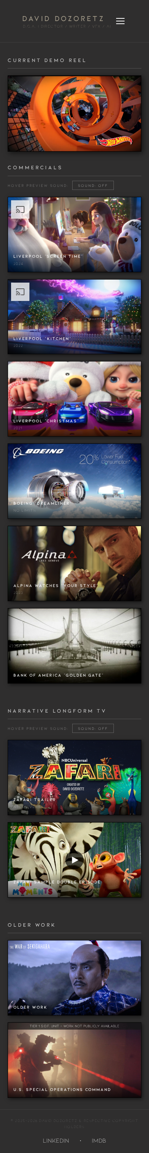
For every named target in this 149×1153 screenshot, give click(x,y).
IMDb (99, 1140)
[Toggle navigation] (120, 21)
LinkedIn (56, 1140)
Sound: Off (93, 185)
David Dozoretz (63, 18)
